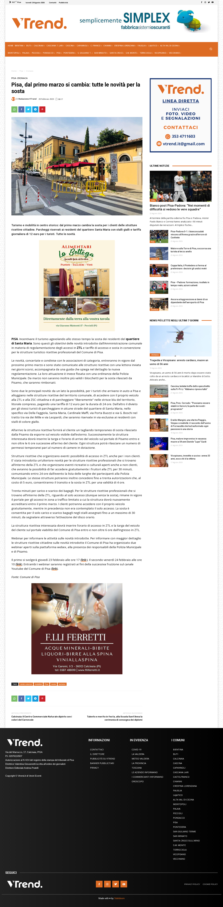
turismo (62, 684)
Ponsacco (179, 817)
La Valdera (138, 754)
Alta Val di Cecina (183, 799)
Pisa (21, 71)
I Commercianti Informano (147, 776)
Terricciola (180, 849)
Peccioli (177, 813)
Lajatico (178, 795)
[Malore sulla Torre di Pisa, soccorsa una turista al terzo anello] (159, 253)
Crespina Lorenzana (185, 785)
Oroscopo (138, 781)
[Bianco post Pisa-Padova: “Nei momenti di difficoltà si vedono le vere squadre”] (181, 186)
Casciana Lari (181, 772)
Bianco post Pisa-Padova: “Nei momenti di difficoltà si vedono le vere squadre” (180, 207)
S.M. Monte (179, 845)
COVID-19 (136, 749)
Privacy (94, 767)
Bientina (178, 749)
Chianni (177, 781)
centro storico (26, 684)
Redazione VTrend (28, 99)
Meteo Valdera (140, 758)
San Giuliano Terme (184, 831)
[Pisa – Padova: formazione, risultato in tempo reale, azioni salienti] (159, 287)
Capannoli (179, 767)
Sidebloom (119, 898)
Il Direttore (97, 754)
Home (14, 71)
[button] (210, 49)
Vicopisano (179, 854)
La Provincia (156, 396)
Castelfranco (181, 776)
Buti (175, 754)
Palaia (176, 808)
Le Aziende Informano (145, 772)
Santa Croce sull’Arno (186, 840)
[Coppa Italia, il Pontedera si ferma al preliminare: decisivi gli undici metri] (159, 270)
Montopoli (179, 804)
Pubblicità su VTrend (102, 758)
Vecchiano (179, 858)
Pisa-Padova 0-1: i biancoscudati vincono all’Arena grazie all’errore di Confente (189, 234)
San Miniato (180, 836)
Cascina (177, 763)
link (83, 560)
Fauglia (177, 790)
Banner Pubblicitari (102, 763)
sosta (53, 684)
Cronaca (29, 71)
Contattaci (97, 749)
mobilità (38, 684)
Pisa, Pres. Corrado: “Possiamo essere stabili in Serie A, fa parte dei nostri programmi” (190, 406)
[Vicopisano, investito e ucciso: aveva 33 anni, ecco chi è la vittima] (159, 460)
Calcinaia (155, 430)
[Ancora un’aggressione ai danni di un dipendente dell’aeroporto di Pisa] (159, 304)
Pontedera (155, 276)
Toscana (137, 767)
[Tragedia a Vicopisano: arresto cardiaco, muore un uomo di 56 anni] (181, 340)
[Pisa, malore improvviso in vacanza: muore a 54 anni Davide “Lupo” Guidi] (159, 443)
